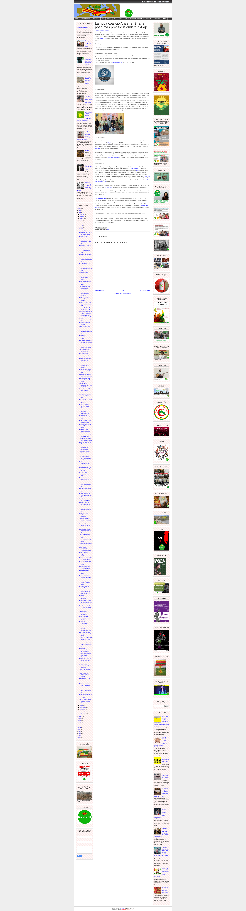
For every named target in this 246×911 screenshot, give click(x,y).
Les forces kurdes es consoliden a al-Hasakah (84, 299)
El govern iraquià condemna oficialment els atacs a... (85, 666)
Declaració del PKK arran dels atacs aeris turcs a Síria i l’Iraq (165, 890)
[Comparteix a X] (102, 228)
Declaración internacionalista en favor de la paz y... (84, 650)
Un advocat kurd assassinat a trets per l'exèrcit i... (85, 337)
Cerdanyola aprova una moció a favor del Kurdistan (84, 675)
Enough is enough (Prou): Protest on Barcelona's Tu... (85, 490)
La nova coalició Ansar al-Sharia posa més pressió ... (85, 283)
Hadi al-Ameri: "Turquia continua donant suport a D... (85, 680)
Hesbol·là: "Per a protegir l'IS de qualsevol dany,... (85, 623)
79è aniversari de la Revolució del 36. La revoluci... (84, 365)
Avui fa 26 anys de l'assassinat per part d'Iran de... (84, 355)
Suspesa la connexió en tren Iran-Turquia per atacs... (85, 685)
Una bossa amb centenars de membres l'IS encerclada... (85, 401)
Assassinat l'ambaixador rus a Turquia (165, 775)
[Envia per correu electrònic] (98, 228)
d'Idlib (137, 170)
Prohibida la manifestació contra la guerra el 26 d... (85, 479)
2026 (79, 737)
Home (77, 18)
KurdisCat (96, 18)
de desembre (83, 713)
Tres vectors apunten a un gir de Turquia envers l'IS (85, 453)
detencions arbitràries (113, 157)
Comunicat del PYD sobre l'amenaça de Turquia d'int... (85, 304)
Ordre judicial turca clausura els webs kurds (84, 474)
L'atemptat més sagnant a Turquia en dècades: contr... (85, 396)
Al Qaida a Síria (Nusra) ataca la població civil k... (85, 690)
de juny (81, 225)
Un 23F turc (87, 150)
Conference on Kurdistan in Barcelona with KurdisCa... (85, 293)
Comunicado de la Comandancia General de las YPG (85, 618)
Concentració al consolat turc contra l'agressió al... (85, 484)
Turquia (109, 18)
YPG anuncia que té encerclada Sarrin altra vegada (85, 458)
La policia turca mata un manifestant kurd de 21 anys (85, 531)
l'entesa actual (103, 38)
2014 (79, 210)
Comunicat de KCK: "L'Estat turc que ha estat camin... (84, 515)
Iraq (103, 18)
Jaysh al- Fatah (134, 168)
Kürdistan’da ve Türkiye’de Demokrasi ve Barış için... (85, 660)
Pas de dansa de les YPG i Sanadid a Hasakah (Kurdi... (85, 380)
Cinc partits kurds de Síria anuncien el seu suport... (85, 390)
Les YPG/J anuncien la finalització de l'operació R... (85, 331)
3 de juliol (109, 143)
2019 (79, 722)
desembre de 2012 (117, 62)
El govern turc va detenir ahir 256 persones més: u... (85, 602)
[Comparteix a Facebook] (104, 228)
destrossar (98, 148)
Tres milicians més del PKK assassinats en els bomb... (85, 536)
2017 (79, 718)
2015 (79, 212)
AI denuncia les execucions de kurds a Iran (165, 759)
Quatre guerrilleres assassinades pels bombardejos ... (84, 613)
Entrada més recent (100, 290)
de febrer (82, 216)
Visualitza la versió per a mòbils (122, 293)
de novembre (83, 711)
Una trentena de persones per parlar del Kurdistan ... (85, 342)
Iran (115, 18)
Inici (123, 290)
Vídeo (164, 18)
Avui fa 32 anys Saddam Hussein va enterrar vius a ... (85, 701)
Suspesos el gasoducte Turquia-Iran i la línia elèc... (84, 582)
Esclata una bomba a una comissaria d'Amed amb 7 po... (85, 469)
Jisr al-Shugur (108, 187)
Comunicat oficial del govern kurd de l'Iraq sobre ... (84, 504)
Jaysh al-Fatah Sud (101, 198)
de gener (82, 214)
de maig (82, 222)
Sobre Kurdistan (85, 18)
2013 (79, 208)
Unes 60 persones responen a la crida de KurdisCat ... (85, 554)
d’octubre (82, 709)
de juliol (81, 227)
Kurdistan (157, 18)
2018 (79, 720)
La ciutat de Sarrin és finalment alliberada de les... (85, 577)
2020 (79, 725)
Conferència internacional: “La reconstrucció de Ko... (85, 250)
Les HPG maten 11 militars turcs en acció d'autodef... (85, 696)
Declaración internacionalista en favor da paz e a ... (84, 591)
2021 (79, 727)
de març (82, 218)
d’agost (81, 705)
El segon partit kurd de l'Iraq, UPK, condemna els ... (85, 495)
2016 (79, 716)
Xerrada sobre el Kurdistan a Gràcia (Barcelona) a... (85, 607)
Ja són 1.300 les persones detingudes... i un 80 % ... (85, 639)
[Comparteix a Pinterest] (106, 228)
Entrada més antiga (145, 290)
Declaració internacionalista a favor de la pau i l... (85, 597)
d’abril (81, 220)
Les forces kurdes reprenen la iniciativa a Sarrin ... (85, 431)
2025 (79, 735)
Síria (120, 18)
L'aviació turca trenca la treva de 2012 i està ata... (84, 463)
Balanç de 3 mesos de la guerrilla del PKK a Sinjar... (85, 277)
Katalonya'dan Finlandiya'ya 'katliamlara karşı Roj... (85, 549)
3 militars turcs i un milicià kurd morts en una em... (85, 655)
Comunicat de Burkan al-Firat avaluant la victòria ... (85, 644)
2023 (79, 731)
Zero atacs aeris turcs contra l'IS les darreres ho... (85, 520)
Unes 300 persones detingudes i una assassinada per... (84, 447)
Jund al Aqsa (146, 176)
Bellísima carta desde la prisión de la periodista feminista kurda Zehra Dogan (88, 99)
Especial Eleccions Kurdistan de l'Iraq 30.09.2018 (138, 18)
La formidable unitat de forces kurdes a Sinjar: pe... (85, 241)
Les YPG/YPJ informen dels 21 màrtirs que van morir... (85, 259)
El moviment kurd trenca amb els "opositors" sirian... (85, 371)
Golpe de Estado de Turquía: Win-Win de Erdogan (88, 43)
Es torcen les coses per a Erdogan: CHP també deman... (85, 634)
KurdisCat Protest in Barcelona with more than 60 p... (84, 572)
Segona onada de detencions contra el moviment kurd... (84, 525)
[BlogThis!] (100, 228)
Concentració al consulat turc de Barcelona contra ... (85, 426)
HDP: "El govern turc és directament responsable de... (85, 411)
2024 (79, 733)
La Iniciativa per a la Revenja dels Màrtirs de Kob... (85, 268)
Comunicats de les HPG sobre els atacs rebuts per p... (85, 509)
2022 (79, 729)
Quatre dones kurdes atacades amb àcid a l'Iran (85, 417)
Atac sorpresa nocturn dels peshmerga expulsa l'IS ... (84, 288)
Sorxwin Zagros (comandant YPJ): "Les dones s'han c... (85, 385)
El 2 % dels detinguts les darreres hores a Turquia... (85, 563)
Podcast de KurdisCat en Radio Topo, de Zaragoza (85, 360)
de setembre (83, 707)
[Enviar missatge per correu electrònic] (96, 227)
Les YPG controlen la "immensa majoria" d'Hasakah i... (84, 406)
